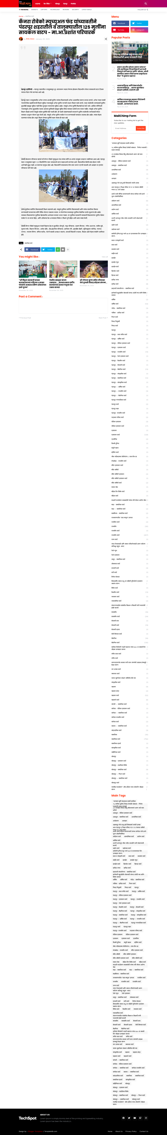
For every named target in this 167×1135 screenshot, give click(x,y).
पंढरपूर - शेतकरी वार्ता (129, 365)
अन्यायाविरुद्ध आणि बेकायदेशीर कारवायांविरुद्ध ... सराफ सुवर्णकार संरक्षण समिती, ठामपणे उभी (130, 87)
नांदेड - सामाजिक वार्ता (129, 308)
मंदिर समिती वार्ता (129, 483)
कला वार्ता (129, 245)
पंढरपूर (65, 4)
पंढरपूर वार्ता (129, 404)
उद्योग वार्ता (129, 225)
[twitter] (129, 1118)
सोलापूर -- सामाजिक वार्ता (129, 778)
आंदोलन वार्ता (129, 201)
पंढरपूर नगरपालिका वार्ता (129, 400)
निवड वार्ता (129, 326)
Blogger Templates (35, 1131)
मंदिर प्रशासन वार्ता (129, 465)
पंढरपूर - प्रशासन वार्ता (129, 347)
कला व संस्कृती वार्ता (129, 240)
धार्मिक (129, 299)
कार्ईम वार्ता (129, 253)
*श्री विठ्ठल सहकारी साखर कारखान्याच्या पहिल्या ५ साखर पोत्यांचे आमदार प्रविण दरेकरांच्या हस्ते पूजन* (32, 283)
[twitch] (140, 1118)
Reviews (66, 9)
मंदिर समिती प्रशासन (129, 474)
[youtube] (135, 1118)
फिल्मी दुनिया (129, 443)
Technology (55, 9)
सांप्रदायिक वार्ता (129, 730)
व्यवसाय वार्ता (129, 597)
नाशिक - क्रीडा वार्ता (129, 313)
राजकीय (129, 526)
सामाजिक (129, 735)
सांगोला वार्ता (129, 722)
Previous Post (25, 318)
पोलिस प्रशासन (129, 421)
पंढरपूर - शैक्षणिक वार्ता (129, 369)
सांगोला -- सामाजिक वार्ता (129, 713)
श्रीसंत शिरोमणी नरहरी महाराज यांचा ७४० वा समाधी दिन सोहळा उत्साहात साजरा (129, 648)
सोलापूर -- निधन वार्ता (129, 774)
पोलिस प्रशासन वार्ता (129, 426)
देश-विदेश (47, 4)
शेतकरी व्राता (129, 629)
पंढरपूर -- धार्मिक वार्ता (129, 387)
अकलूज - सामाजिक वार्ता (129, 165)
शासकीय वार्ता (129, 616)
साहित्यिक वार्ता (129, 752)
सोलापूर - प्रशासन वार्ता (129, 761)
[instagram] (146, 1118)
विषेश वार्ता (129, 588)
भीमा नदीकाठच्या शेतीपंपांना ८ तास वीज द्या (129, 456)
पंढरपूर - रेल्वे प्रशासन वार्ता (129, 356)
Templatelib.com (50, 1131)
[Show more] (68, 249)
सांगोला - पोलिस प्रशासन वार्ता (129, 708)
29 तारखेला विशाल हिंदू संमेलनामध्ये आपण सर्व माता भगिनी (129, 155)
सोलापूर (129, 756)
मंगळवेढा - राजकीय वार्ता (129, 461)
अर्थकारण (129, 174)
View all (105, 257)
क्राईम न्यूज (129, 262)
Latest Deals (87, 9)
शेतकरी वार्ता (129, 625)
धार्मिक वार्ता (129, 304)
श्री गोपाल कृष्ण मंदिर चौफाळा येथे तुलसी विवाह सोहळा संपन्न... (93, 281)
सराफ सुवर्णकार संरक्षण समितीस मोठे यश (129, 678)
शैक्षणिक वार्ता (129, 642)
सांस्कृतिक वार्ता (129, 748)
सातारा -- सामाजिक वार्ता (129, 726)
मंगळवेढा (73, 4)
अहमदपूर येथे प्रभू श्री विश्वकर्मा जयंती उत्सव (129, 183)
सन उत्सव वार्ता (129, 669)
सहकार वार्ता (129, 695)
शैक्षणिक (129, 638)
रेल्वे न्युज (129, 550)
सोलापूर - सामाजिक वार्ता (129, 769)
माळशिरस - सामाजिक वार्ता (129, 513)
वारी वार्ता (129, 572)
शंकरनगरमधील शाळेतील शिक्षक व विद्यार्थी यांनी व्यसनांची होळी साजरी (129, 606)
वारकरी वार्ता (129, 568)
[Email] (63, 249)
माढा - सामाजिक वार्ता (129, 504)
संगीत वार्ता (129, 658)
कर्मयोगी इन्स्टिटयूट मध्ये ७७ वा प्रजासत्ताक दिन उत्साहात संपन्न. (129, 234)
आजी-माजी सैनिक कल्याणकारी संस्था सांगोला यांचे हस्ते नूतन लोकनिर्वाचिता (129, 195)
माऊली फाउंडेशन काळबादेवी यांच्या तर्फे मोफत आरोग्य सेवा (129, 500)
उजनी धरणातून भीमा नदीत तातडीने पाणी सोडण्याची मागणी (129, 219)
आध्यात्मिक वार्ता (129, 205)
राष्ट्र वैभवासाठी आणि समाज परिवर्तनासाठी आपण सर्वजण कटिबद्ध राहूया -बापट (129, 545)
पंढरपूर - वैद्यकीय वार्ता (129, 360)
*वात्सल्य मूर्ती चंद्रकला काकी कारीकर (129, 143)
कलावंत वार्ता (129, 249)
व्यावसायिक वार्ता (129, 601)
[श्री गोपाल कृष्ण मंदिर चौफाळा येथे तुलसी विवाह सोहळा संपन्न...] (94, 269)
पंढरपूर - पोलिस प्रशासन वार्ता (129, 343)
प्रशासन (129, 430)
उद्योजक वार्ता (129, 229)
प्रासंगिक (129, 439)
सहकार (129, 687)
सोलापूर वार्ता (129, 783)
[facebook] (123, 1118)
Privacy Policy (131, 1131)
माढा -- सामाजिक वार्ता (129, 509)
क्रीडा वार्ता (129, 284)
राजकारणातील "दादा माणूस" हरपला (129, 517)
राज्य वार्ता (129, 539)
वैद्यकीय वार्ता (129, 592)
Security (75, 9)
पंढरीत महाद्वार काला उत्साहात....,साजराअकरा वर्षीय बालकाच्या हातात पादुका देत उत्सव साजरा (61, 283)
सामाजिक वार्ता (29, 16)
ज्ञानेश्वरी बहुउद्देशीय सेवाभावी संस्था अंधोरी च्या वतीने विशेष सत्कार (129, 294)
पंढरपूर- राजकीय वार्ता (129, 413)
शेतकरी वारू (129, 621)
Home (37, 4)
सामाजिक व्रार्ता (129, 743)
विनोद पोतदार (129, 577)
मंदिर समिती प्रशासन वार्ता (129, 478)
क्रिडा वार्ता (129, 275)
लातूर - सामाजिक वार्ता (129, 559)
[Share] (106, 39)
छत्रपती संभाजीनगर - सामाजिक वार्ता (129, 288)
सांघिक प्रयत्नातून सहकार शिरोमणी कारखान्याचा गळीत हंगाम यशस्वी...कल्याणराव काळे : (131, 101)
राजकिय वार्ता (129, 522)
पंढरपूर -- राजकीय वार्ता (129, 391)
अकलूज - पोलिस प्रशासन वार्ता (129, 161)
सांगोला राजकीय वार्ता (129, 717)
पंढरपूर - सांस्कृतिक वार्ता (129, 382)
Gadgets (34, 9)
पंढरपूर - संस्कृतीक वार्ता (129, 374)
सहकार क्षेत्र (129, 691)
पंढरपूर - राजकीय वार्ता (129, 352)
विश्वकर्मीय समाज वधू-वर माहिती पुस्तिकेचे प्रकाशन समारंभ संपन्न (129, 582)
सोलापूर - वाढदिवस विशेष (129, 765)
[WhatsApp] (58, 249)
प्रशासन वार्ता (129, 435)
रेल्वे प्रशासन (129, 555)
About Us (118, 1131)
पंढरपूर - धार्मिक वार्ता (129, 339)
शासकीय (129, 612)
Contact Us (144, 1131)
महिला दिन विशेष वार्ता (129, 491)
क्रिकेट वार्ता (129, 271)
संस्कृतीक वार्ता (129, 682)
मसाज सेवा (129, 487)
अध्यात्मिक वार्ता (129, 170)
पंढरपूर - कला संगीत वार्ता (129, 334)
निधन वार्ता (129, 317)
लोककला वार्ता (129, 564)
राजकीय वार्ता (129, 531)
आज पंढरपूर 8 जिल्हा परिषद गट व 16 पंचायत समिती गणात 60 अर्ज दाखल (129, 188)
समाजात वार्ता (129, 673)
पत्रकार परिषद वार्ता (129, 417)
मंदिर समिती (129, 470)
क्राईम (129, 258)
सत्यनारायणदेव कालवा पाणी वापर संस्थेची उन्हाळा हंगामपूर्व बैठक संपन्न (129, 663)
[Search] (146, 3)
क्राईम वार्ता (129, 266)
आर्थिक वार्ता (129, 214)
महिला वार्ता (129, 496)
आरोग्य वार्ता (129, 209)
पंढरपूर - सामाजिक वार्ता (129, 378)
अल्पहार (129, 178)
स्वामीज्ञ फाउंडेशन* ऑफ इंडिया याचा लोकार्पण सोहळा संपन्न (129, 788)
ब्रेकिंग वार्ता (129, 452)
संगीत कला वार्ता (129, 654)
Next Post (102, 318)
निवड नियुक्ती (129, 321)
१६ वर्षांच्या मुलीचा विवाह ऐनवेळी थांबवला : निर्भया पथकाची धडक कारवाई (129, 148)
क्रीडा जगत (129, 280)
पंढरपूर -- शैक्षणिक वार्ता (129, 395)
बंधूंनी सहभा (129, 448)
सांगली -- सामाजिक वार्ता (129, 704)
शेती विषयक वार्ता (129, 634)
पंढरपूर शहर (129, 409)
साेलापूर (57, 4)
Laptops (44, 9)
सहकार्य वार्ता (129, 700)
